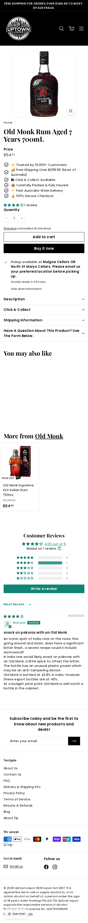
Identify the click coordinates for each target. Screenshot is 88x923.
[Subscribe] (74, 741)
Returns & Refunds (18, 805)
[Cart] (71, 28)
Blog (7, 812)
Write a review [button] (44, 588)
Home (8, 122)
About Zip (11, 818)
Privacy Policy (14, 793)
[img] (13, 616)
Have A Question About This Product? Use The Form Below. (41, 333)
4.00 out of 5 (55, 544)
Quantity (12, 209)
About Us (11, 768)
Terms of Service (17, 799)
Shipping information (23, 320)
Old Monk (49, 436)
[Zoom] (71, 111)
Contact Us (12, 774)
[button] (14, 205)
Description (14, 299)
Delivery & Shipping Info (22, 787)
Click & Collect (17, 309)
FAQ (7, 781)
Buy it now (44, 248)
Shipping (10, 228)
